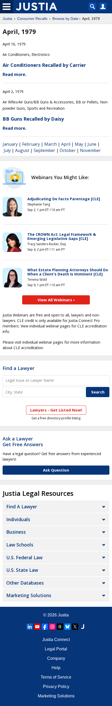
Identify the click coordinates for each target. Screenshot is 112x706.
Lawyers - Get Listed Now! (56, 410)
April (65, 144)
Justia (7, 18)
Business (16, 532)
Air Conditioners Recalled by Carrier (44, 65)
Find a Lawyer (18, 368)
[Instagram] (52, 626)
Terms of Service (56, 677)
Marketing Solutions (28, 595)
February (31, 144)
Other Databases (25, 583)
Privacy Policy (56, 686)
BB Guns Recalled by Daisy (33, 119)
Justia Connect (56, 639)
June (92, 144)
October (68, 150)
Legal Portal (56, 649)
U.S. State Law (22, 570)
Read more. (14, 74)
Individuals (18, 519)
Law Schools (19, 545)
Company (56, 658)
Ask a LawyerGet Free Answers (23, 442)
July (7, 150)
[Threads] (60, 626)
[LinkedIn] (30, 626)
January (10, 144)
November (90, 150)
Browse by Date (65, 18)
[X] (75, 626)
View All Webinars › (56, 299)
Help (56, 668)
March (50, 144)
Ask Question (56, 470)
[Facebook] (45, 626)
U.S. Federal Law (24, 557)
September (44, 150)
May (79, 144)
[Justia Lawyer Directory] (82, 626)
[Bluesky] (67, 626)
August (22, 150)
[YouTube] (37, 626)
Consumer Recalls (32, 18)
